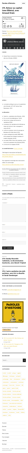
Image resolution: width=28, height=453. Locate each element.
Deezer (4, 35)
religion (14, 409)
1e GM (4, 373)
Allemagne (5, 376)
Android (22, 33)
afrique (14, 373)
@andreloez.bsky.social (13, 294)
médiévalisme (12, 406)
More (10, 35)
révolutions (12, 412)
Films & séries (5, 434)
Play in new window (11, 31)
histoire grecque (16, 391)
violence (5, 415)
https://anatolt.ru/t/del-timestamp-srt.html (13, 165)
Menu (23, 3)
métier (4, 409)
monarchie (5, 406)
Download (19, 31)
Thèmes (4, 430)
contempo (20, 382)
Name (4, 224)
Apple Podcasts (11, 33)
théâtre (22, 412)
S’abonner (4, 441)
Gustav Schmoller (18, 149)
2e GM (9, 373)
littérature (5, 403)
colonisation (6, 382)
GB (22, 385)
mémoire (20, 406)
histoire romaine (16, 397)
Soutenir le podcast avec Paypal (10, 328)
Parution (13, 184)
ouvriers (9, 409)
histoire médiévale (17, 394)
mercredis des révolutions (15, 403)
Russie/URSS (21, 409)
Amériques (12, 376)
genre (4, 388)
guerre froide (15, 388)
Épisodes (4, 426)
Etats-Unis (11, 385)
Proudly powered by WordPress (7, 449)
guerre (8, 388)
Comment (5, 203)
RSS (7, 35)
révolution (5, 412)
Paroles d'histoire (8, 3)
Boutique (4, 444)
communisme (13, 382)
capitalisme (19, 184)
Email (4, 232)
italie (21, 400)
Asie (11, 379)
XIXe (9, 415)
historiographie (15, 400)
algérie (19, 373)
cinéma (23, 379)
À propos (4, 423)
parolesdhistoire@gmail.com (14, 290)
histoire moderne (7, 394)
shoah (17, 412)
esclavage (5, 385)
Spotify (18, 33)
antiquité (18, 376)
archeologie (5, 379)
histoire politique (7, 397)
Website (4, 240)
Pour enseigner (5, 437)
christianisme (17, 379)
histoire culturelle (7, 391)
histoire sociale (6, 400)
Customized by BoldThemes (20, 449)
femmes (18, 385)
